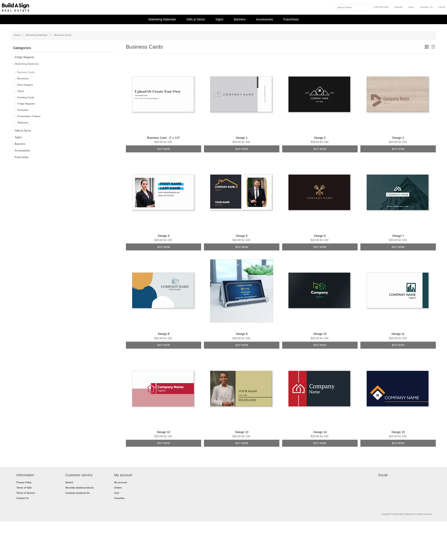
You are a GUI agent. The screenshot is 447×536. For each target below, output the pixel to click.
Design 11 (398, 334)
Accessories (264, 19)
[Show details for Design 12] (163, 389)
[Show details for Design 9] (241, 291)
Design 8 (163, 334)
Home (17, 35)
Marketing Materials (162, 19)
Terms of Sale (24, 487)
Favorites (119, 498)
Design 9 (241, 334)
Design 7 (398, 236)
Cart (116, 492)
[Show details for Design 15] (398, 389)
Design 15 (398, 432)
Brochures (23, 78)
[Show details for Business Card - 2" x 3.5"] (163, 95)
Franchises (291, 19)
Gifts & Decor (195, 19)
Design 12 (163, 432)
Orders (118, 487)
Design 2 (320, 137)
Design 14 (320, 432)
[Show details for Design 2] (320, 95)
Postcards (22, 110)
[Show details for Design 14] (320, 389)
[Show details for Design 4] (163, 193)
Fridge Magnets (24, 57)
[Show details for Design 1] (241, 95)
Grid (426, 46)
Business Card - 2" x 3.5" (163, 137)
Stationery (22, 122)
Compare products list (77, 492)
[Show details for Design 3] (398, 95)
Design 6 (320, 236)
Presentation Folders (28, 116)
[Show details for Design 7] (398, 193)
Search (69, 482)
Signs (219, 19)
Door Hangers (25, 84)
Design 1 (241, 137)
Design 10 (320, 334)
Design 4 (163, 236)
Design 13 (241, 432)
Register (398, 7)
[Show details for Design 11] (398, 291)
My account (120, 482)
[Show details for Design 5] (241, 193)
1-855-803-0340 (381, 7)
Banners (240, 19)
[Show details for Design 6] (320, 193)
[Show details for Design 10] (320, 291)
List (433, 46)
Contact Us (22, 498)
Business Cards (26, 72)
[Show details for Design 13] (241, 389)
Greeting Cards (25, 97)
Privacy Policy (24, 482)
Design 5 (241, 236)
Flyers (20, 91)
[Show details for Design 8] (163, 291)
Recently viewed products (79, 487)
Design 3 (398, 137)
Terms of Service (25, 492)
